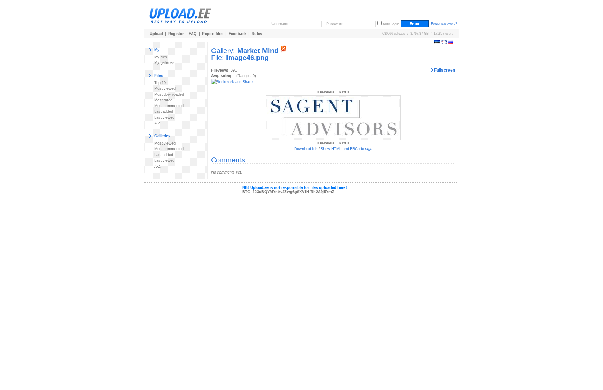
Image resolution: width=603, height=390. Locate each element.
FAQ (193, 33)
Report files (212, 33)
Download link (306, 149)
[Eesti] (437, 43)
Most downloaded (169, 94)
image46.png (247, 57)
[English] (444, 43)
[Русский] (450, 43)
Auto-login (390, 24)
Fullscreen (444, 70)
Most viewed (165, 88)
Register (176, 33)
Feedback (237, 33)
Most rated (163, 100)
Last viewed (164, 117)
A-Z (157, 123)
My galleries (164, 62)
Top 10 (160, 83)
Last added (163, 111)
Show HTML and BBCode (346, 149)
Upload (156, 33)
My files (160, 57)
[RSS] (284, 50)
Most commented (169, 106)
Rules (257, 33)
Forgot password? (444, 23)
